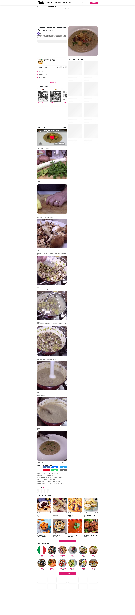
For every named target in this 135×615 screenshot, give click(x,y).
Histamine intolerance (52, 569)
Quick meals (72, 568)
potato (39, 479)
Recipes (55, 2)
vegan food (60, 475)
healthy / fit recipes (52, 477)
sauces (60, 473)
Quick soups (54, 479)
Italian (41, 555)
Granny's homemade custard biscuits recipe (89, 514)
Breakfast (83, 568)
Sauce (58, 481)
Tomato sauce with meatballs (73, 536)
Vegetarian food (62, 568)
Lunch (42, 568)
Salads (83, 555)
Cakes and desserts (62, 555)
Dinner (52, 555)
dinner (45, 473)
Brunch (93, 568)
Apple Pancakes (57, 535)
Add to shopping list (52, 82)
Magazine (65, 2)
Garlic (93, 555)
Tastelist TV (70, 2)
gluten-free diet (51, 475)
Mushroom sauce (51, 481)
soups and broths (53, 473)
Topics (52, 2)
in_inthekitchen (55, 515)
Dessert (72, 555)
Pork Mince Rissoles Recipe (90, 535)
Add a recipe (94, 2)
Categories (48, 2)
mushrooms (46, 479)
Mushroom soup (41, 481)
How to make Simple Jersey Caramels (42, 536)
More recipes (67, 541)
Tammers (70, 516)
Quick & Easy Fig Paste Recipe (43, 514)
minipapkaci (55, 536)
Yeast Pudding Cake (58, 514)
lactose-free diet (42, 475)
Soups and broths (44, 6)
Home (38, 6)
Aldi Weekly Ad (40, 102)
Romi (41, 33)
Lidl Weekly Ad (53, 102)
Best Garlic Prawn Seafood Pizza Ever (75, 514)
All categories (67, 573)
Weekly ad (60, 2)
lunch (39, 473)
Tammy (38, 516)
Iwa (69, 537)
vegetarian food (42, 477)
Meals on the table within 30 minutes (56, 483)
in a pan (60, 477)
